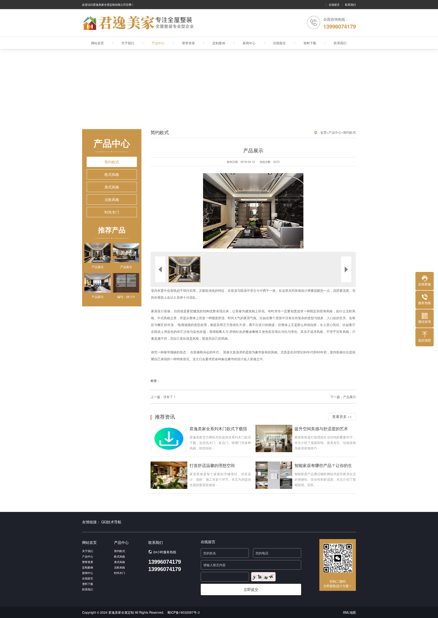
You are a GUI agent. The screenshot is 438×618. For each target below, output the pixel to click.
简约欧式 (111, 161)
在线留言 (334, 4)
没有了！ (169, 396)
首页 (323, 132)
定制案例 (218, 43)
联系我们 (350, 4)
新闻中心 (249, 43)
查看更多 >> (342, 416)
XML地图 (349, 612)
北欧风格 (111, 199)
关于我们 (127, 43)
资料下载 (309, 43)
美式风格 (111, 187)
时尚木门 (111, 212)
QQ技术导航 (111, 521)
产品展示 (349, 396)
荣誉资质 (188, 43)
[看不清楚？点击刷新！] (263, 576)
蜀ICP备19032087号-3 (183, 612)
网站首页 (97, 43)
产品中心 (158, 43)
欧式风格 (111, 174)
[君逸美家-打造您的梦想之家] (139, 23)
